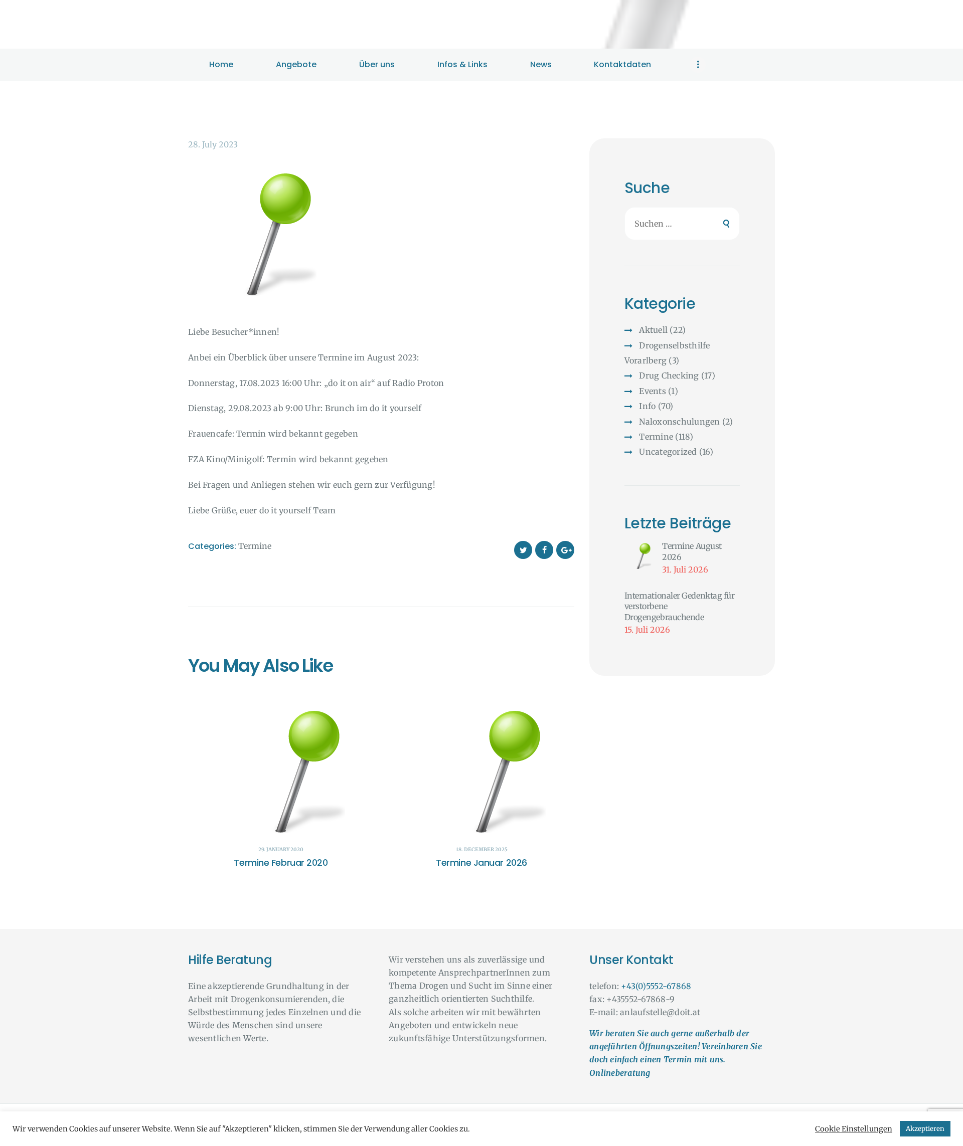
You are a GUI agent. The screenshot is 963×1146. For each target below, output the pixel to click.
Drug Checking (669, 375)
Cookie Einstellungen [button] (853, 1128)
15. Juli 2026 (647, 630)
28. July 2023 (213, 144)
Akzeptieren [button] (925, 1128)
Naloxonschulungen (679, 422)
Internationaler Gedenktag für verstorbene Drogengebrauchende (679, 606)
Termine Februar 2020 (281, 863)
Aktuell (653, 330)
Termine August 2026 (692, 551)
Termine (254, 546)
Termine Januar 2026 (481, 863)
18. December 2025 (482, 849)
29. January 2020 (280, 849)
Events (652, 391)
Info (647, 406)
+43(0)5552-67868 (656, 986)
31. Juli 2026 (685, 569)
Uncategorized (668, 452)
